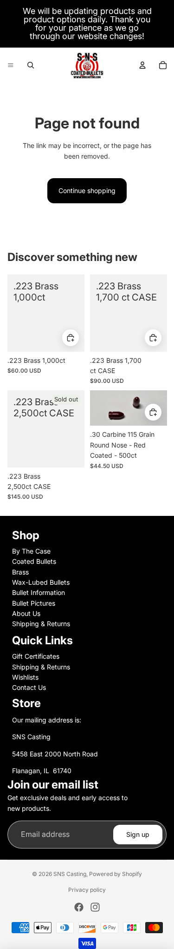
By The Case (31, 551)
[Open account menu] (142, 65)
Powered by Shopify (115, 873)
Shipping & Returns (41, 624)
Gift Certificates (35, 656)
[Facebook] (78, 907)
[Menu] (10, 65)
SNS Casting (69, 873)
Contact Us (29, 687)
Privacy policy (87, 889)
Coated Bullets (34, 561)
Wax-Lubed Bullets (41, 582)
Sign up (137, 834)
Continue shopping (87, 190)
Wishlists (25, 677)
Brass (20, 572)
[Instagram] (95, 907)
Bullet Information (38, 592)
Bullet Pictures (33, 603)
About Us (26, 613)
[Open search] (30, 65)
